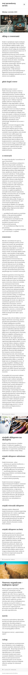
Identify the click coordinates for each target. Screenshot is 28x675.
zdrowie (14, 669)
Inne (14, 414)
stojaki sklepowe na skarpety (12, 438)
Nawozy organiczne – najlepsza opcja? (12, 583)
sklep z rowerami (10, 36)
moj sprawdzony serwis (9, 4)
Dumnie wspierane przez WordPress (10, 673)
